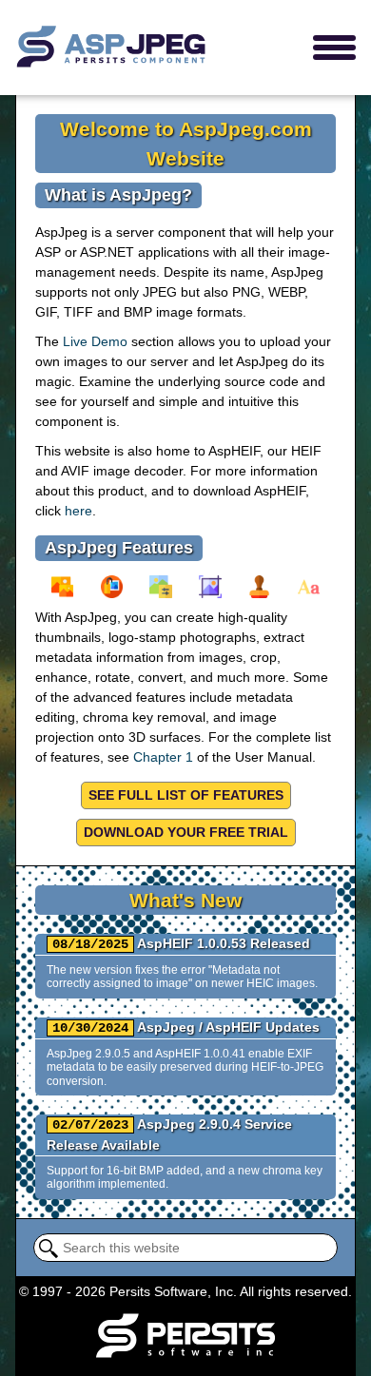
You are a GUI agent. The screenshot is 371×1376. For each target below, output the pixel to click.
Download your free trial (186, 832)
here (78, 510)
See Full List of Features (185, 795)
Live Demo (95, 341)
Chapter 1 (163, 757)
